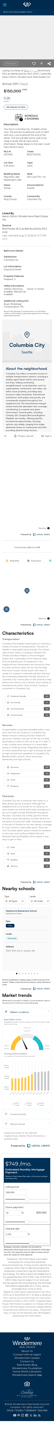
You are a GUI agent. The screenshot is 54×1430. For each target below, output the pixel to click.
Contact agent (11, 63)
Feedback (30, 1410)
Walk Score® (33, 547)
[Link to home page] (27, 4)
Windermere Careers (27, 1358)
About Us (27, 1351)
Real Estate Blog (27, 1364)
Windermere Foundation (27, 1368)
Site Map (43, 1410)
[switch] (34, 63)
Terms (10, 1410)
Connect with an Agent (27, 1354)
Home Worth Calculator (27, 1371)
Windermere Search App (27, 1375)
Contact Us (27, 1361)
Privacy (19, 1410)
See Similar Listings (16, 107)
